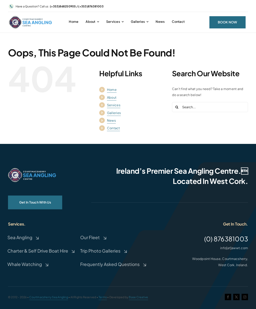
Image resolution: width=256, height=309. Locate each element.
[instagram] (245, 297)
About (111, 97)
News (111, 120)
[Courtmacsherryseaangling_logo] (31, 17)
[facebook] (228, 297)
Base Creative (138, 297)
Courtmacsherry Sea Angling (48, 297)
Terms (103, 297)
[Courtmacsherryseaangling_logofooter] (32, 169)
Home (112, 89)
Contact (113, 128)
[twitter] (236, 297)
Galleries (114, 113)
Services (113, 105)
